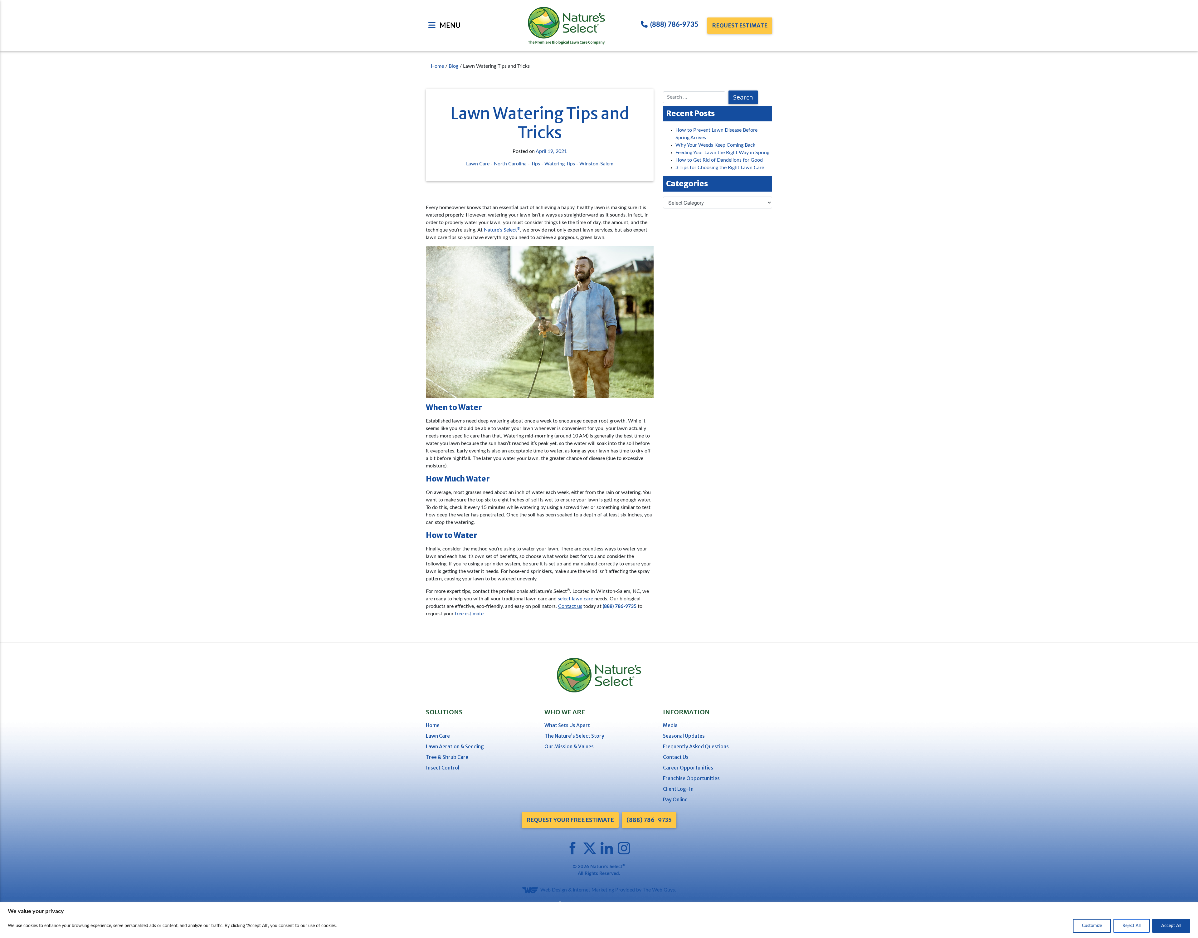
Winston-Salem (596, 163)
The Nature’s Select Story (574, 736)
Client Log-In (678, 789)
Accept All (1171, 926)
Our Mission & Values (569, 746)
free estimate (469, 613)
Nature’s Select (502, 229)
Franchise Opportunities (691, 778)
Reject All (1132, 926)
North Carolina (510, 163)
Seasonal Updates (684, 736)
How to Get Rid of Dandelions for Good (719, 160)
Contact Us (676, 757)
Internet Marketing (593, 889)
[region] (599, 920)
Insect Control (442, 768)
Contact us (570, 606)
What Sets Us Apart (567, 725)
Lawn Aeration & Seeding (455, 746)
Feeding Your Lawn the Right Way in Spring (722, 152)
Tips (535, 163)
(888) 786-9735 (674, 24)
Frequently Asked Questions (696, 746)
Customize (1092, 926)
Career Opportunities (688, 768)
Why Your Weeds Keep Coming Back (715, 145)
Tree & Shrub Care (447, 757)
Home (433, 725)
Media (670, 725)
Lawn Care (477, 163)
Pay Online (675, 799)
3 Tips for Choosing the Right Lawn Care (719, 167)
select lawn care (575, 598)
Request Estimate (739, 25)
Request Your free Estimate (570, 819)
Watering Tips (559, 163)
